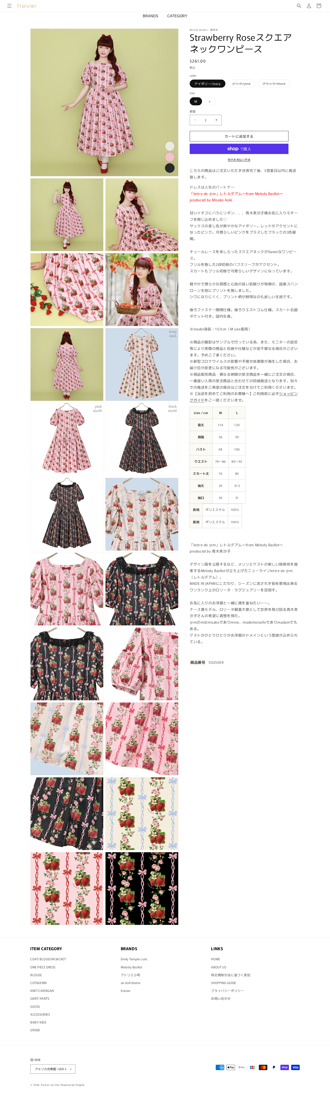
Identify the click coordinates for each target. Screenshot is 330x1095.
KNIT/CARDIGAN (42, 990)
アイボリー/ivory (207, 83)
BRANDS (150, 16)
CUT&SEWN (38, 982)
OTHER (35, 1030)
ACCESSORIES (40, 1014)
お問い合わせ (221, 998)
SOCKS (35, 1006)
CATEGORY (177, 16)
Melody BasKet (132, 967)
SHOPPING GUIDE (223, 982)
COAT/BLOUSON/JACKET (48, 959)
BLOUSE (36, 975)
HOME (215, 959)
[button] (9, 6)
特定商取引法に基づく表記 (230, 975)
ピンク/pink (243, 84)
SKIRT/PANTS (39, 998)
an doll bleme (131, 982)
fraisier (126, 990)
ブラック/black (275, 84)
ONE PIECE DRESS (42, 967)
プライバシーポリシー (227, 990)
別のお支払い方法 (239, 159)
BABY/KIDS (38, 1022)
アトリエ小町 (131, 975)
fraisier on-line (50, 1084)
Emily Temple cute (134, 959)
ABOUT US (218, 967)
